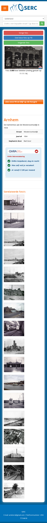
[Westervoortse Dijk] (14, 274)
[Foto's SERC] (23, 7)
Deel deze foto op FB (23, 38)
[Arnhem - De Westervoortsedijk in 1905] (14, 238)
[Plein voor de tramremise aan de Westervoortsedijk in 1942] (14, 364)
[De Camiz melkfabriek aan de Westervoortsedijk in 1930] (14, 292)
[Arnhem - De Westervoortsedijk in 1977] (14, 472)
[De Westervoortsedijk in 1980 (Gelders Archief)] (14, 310)
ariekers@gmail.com (16, 515)
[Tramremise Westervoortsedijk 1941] (14, 328)
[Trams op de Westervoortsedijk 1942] (14, 400)
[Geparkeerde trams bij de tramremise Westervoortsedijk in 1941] (14, 202)
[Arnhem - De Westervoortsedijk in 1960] (14, 454)
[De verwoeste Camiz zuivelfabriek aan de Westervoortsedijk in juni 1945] (14, 346)
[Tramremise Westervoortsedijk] (14, 220)
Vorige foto (23, 33)
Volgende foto (23, 42)
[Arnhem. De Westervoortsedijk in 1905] (14, 256)
